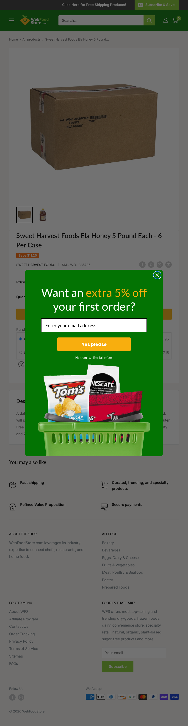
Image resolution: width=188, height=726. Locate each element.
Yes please (94, 344)
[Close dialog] (157, 275)
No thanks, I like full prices (94, 357)
